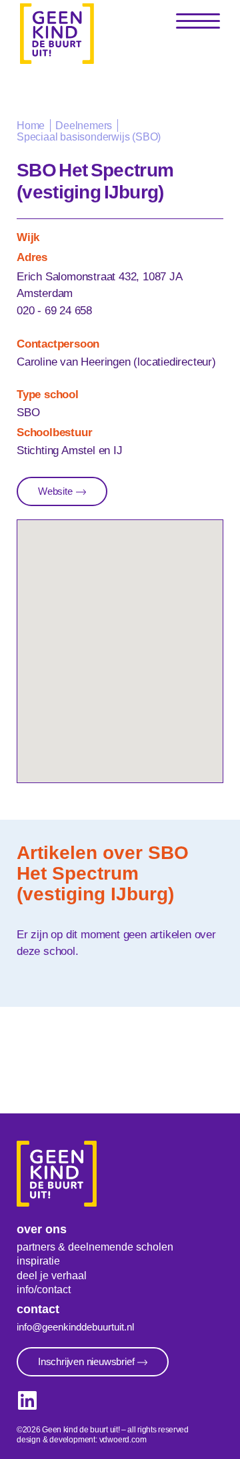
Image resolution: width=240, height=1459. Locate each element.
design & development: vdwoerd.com (81, 1439)
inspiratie (38, 1261)
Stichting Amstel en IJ (70, 450)
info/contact (44, 1289)
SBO (28, 412)
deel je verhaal (52, 1275)
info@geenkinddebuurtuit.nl (75, 1327)
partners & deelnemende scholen (95, 1247)
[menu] (198, 21)
